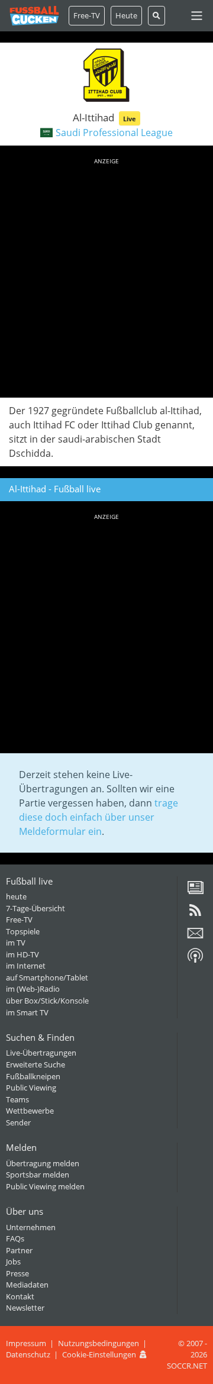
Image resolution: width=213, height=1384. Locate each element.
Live (129, 118)
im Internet (26, 965)
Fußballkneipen (33, 1076)
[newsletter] (195, 937)
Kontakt (20, 1296)
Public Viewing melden (45, 1186)
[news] (195, 891)
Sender (18, 1122)
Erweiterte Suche (35, 1064)
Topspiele (23, 931)
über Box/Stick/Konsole (47, 1000)
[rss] (195, 914)
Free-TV (86, 15)
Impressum (26, 1343)
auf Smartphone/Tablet (47, 977)
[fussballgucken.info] (34, 15)
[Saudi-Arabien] (46, 132)
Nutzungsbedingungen (98, 1343)
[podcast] (195, 959)
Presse (17, 1273)
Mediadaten (27, 1284)
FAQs (15, 1238)
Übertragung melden (42, 1163)
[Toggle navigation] (196, 15)
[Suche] (156, 15)
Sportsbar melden (37, 1174)
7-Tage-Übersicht (35, 908)
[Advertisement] (106, 275)
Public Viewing (31, 1087)
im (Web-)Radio (33, 988)
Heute (126, 15)
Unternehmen (31, 1227)
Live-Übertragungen (41, 1052)
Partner (19, 1250)
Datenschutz (28, 1354)
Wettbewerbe (30, 1110)
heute (16, 896)
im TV (15, 942)
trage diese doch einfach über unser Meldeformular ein (98, 817)
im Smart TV (27, 1012)
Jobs (13, 1261)
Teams (17, 1099)
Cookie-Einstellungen (99, 1354)
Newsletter (25, 1307)
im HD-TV (22, 954)
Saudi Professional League (114, 132)
